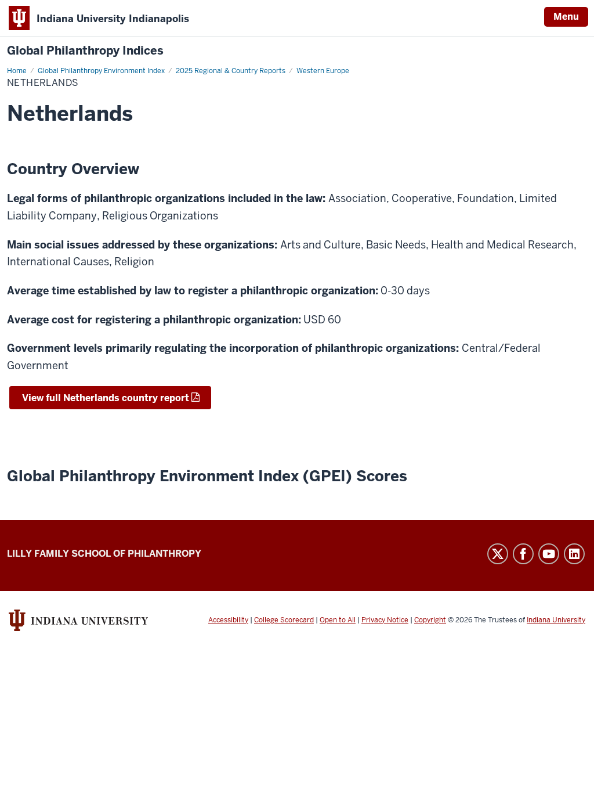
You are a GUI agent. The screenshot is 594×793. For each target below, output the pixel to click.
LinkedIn (574, 553)
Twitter (497, 553)
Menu (566, 16)
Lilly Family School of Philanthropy (104, 553)
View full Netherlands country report (104, 398)
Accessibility (228, 620)
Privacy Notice (384, 620)
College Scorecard (284, 620)
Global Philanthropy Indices (85, 50)
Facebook (523, 553)
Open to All (338, 620)
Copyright (430, 620)
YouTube (548, 553)
